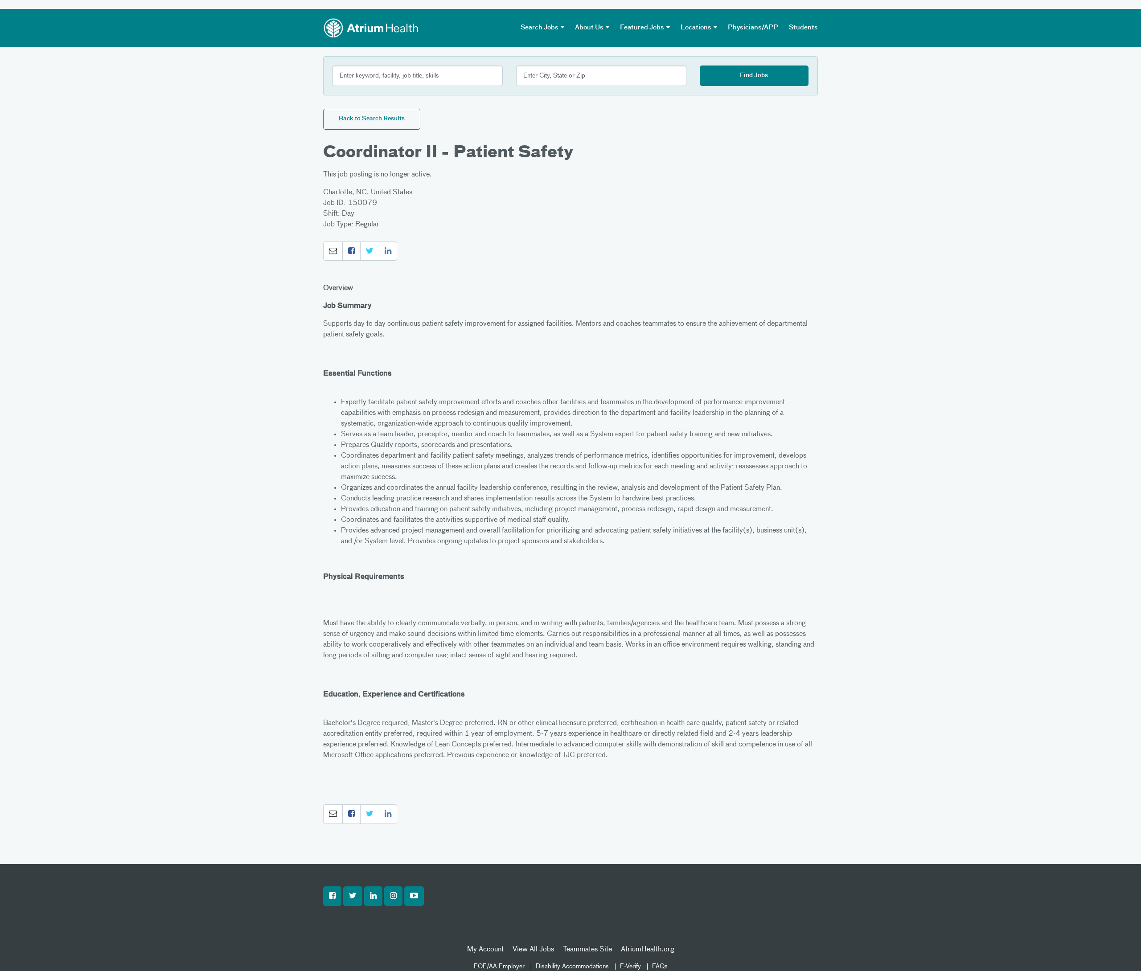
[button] (333, 251)
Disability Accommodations (572, 966)
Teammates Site (587, 949)
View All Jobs (533, 949)
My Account (485, 949)
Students (803, 28)
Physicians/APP (753, 28)
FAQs (660, 966)
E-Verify (630, 966)
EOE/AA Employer (499, 966)
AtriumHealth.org (647, 949)
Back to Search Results (372, 119)
